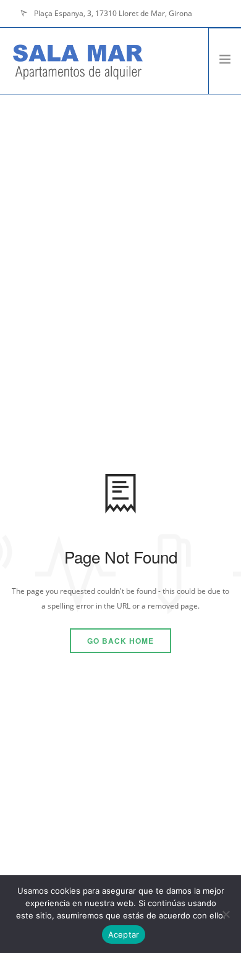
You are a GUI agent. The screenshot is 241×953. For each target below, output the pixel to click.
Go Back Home (120, 640)
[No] (225, 914)
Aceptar (124, 934)
